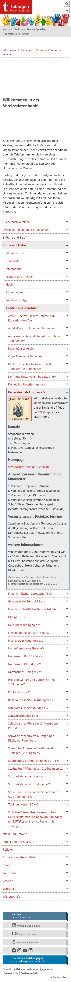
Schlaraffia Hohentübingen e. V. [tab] (28, 708)
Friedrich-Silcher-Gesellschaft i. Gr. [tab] (30, 593)
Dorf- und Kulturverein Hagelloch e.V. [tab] (32, 376)
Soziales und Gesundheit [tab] (19, 857)
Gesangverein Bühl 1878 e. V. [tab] (26, 601)
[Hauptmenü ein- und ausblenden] (67, 10)
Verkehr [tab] (7, 881)
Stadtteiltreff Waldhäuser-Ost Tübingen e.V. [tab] (35, 768)
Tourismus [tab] (9, 873)
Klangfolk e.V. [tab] (17, 617)
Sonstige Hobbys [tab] (16, 300)
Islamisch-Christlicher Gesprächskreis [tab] (32, 609)
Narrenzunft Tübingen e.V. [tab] (24, 672)
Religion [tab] (8, 849)
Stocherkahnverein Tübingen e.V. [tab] (29, 784)
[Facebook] (14, 951)
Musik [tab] (9, 284)
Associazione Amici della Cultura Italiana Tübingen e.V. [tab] (34, 338)
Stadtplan (19, 29)
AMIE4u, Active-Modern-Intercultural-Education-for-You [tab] (32, 318)
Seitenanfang (60, 977)
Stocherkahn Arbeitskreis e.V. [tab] (26, 776)
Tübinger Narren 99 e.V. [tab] (23, 804)
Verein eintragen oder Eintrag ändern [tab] (26, 230)
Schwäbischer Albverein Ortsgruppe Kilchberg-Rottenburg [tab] (31, 738)
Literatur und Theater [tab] (19, 276)
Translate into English (17, 34)
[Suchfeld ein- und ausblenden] (67, 4)
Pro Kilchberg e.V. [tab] (19, 692)
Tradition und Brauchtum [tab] (21, 308)
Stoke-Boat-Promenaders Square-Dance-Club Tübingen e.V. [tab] (34, 794)
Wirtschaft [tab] (9, 889)
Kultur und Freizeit (47, 50)
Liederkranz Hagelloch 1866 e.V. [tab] (28, 633)
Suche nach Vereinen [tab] (16, 222)
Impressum (47, 969)
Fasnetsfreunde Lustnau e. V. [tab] (27, 392)
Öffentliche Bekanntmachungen (21, 969)
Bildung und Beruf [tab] (15, 237)
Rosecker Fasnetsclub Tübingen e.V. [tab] (31, 700)
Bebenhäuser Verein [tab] (21, 348)
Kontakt (7, 29)
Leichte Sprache (36, 29)
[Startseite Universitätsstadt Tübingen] (16, 7)
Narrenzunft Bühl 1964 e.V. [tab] (25, 656)
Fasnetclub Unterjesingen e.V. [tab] (27, 384)
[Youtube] (25, 951)
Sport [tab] (6, 865)
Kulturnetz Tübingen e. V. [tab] (24, 625)
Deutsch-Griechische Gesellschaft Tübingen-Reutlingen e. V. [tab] (29, 366)
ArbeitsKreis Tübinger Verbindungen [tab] (31, 328)
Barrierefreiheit (29, 973)
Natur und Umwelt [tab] (15, 834)
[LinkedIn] (30, 951)
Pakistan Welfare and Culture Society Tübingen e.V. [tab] (31, 682)
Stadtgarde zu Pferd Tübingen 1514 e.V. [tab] (33, 761)
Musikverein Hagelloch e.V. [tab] (25, 640)
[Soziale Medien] (34, 950)
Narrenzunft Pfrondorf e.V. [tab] (24, 664)
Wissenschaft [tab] (11, 896)
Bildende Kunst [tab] (15, 253)
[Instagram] (19, 951)
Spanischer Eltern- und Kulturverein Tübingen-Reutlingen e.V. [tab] (31, 750)
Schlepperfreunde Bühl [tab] (23, 715)
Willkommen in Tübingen (18, 50)
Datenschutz (11, 973)
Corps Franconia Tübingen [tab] (25, 356)
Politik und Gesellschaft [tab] (18, 842)
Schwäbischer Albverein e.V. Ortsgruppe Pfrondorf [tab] (33, 725)
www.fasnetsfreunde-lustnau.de (28, 467)
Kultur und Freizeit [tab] (15, 245)
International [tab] (13, 269)
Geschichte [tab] (12, 261)
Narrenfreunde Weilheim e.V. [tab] (26, 648)
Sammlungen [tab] (14, 292)
